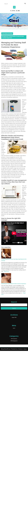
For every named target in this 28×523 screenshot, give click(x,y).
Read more (6, 271)
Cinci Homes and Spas (7, 33)
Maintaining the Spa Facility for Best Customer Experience (13, 283)
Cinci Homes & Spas (21, 349)
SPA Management (14, 340)
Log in (14, 328)
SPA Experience (14, 338)
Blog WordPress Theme (8, 349)
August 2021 (14, 317)
